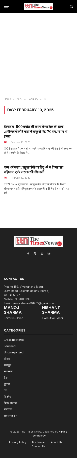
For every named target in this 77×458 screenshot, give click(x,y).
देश (5, 390)
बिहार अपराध (10, 403)
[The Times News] (38, 6)
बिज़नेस (7, 396)
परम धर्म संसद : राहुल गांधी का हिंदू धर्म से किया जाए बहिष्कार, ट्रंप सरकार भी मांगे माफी (33, 169)
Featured (10, 346)
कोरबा (7, 358)
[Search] (71, 6)
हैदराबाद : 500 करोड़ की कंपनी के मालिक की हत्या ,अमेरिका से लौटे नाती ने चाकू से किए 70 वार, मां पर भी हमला (35, 131)
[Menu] (6, 6)
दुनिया (7, 384)
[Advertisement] (38, 55)
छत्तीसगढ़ (8, 371)
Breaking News (14, 339)
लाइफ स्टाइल (10, 415)
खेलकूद (7, 365)
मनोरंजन (8, 409)
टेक (6, 377)
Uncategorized (13, 352)
